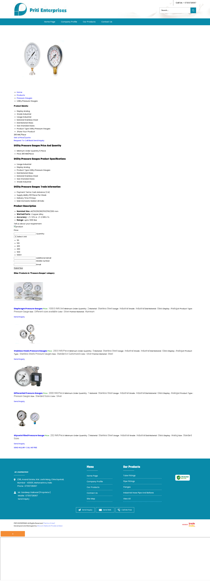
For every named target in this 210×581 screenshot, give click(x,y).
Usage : (120, 308)
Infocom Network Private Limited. (50, 526)
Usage (20, 164)
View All (127, 498)
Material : (100, 308)
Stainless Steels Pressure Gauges (30, 351)
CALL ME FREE (31, 447)
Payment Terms (24, 192)
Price (19, 153)
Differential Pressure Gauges (28, 393)
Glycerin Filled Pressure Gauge (29, 435)
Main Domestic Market (27, 201)
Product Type (23, 170)
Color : (63, 311)
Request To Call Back (23, 140)
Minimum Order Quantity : (76, 308)
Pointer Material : (82, 311)
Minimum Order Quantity (28, 151)
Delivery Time (23, 198)
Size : (43, 311)
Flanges (127, 487)
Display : (171, 308)
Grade (19, 181)
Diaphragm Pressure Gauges (28, 308)
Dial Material (22, 173)
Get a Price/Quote (22, 137)
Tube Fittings (129, 475)
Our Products (89, 21)
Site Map (91, 498)
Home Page (49, 21)
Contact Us (106, 21)
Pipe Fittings (129, 481)
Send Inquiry (38, 140)
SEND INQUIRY (20, 447)
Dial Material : (153, 308)
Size (18, 179)
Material (20, 176)
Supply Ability (23, 195)
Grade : (136, 308)
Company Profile (69, 21)
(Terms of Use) (49, 523)
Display (20, 167)
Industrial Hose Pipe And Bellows (138, 492)
